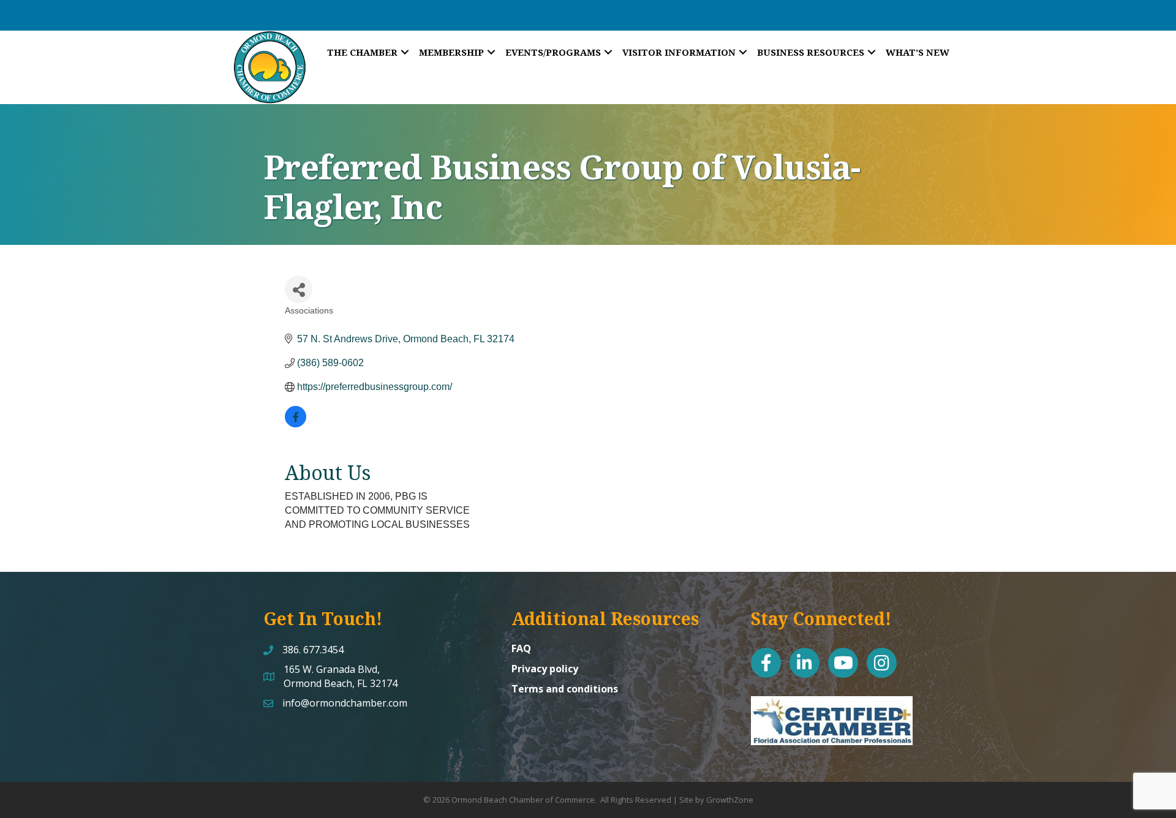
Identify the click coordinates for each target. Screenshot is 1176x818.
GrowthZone (729, 799)
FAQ (521, 648)
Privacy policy (544, 668)
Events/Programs (553, 52)
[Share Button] (298, 289)
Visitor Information (679, 52)
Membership (451, 52)
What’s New (917, 52)
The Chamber (362, 52)
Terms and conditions (564, 689)
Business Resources (810, 52)
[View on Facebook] (295, 424)
